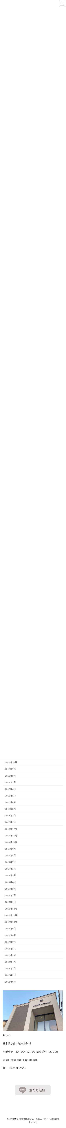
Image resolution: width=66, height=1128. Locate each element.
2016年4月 (10, 962)
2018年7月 (10, 782)
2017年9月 (10, 849)
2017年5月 (10, 876)
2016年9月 (10, 929)
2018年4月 (10, 802)
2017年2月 (10, 895)
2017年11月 (11, 836)
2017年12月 (11, 829)
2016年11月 (11, 915)
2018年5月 (10, 796)
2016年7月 (10, 942)
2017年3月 (10, 889)
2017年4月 (10, 882)
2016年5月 (10, 955)
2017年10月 (11, 842)
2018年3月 (10, 809)
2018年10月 (11, 762)
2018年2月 (10, 816)
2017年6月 (10, 869)
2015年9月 (10, 982)
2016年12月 (11, 909)
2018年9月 (10, 769)
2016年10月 (11, 922)
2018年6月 (10, 789)
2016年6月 (10, 949)
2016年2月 (10, 975)
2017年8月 (10, 855)
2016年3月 (10, 968)
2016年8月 (10, 935)
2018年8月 (10, 776)
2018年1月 (10, 822)
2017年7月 (10, 862)
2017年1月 (10, 902)
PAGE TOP (60, 1090)
